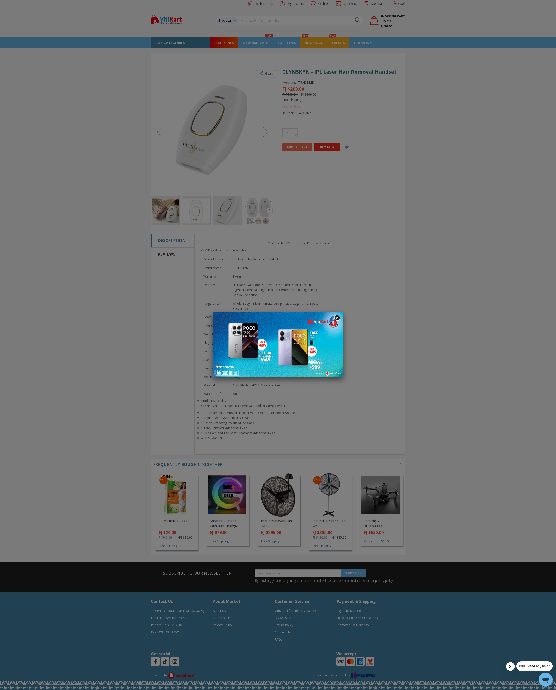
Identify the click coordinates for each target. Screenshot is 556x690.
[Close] (337, 318)
